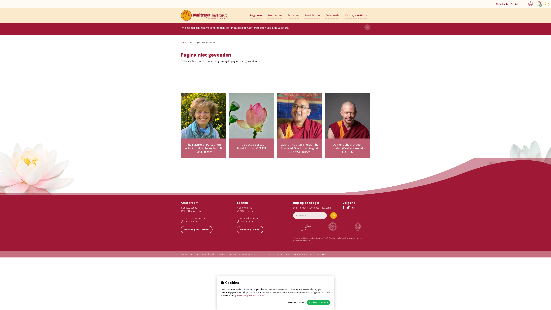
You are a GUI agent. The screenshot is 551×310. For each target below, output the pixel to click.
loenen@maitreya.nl (249, 218)
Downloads (332, 15)
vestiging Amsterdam (196, 229)
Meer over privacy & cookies (250, 295)
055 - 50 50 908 (247, 221)
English (514, 4)
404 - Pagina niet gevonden (202, 42)
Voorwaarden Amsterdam (250, 254)
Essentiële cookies (295, 302)
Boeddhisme (312, 15)
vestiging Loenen (250, 229)
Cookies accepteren (318, 302)
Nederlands (502, 4)
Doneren (293, 15)
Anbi (197, 254)
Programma (274, 15)
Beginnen (256, 15)
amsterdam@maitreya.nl (195, 218)
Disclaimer (221, 254)
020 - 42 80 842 (191, 221)
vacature (283, 27)
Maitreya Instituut (356, 15)
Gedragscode (186, 254)
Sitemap (232, 254)
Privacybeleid (208, 254)
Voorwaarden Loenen (273, 254)
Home (183, 42)
